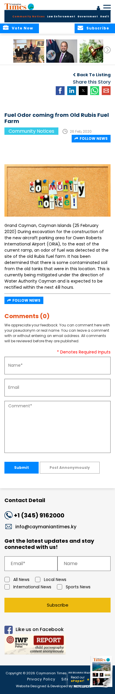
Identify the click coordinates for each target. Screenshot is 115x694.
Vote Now (22, 28)
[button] (28, 51)
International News (32, 587)
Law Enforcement (61, 16)
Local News (55, 579)
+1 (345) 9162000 (39, 515)
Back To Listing (94, 75)
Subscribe (57, 605)
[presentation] (107, 50)
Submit (21, 467)
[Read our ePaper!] (101, 687)
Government (88, 16)
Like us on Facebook (40, 629)
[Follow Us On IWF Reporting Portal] (57, 645)
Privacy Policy (41, 679)
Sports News (78, 587)
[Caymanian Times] (19, 6)
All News (21, 579)
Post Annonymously (70, 467)
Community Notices (28, 16)
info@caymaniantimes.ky (45, 526)
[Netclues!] (82, 685)
